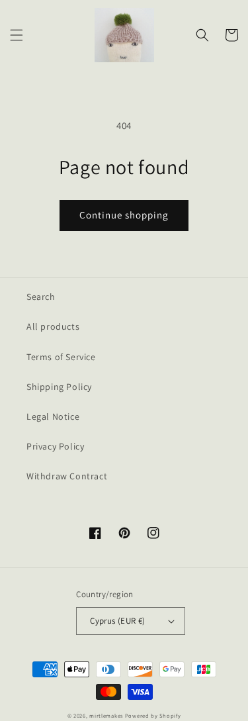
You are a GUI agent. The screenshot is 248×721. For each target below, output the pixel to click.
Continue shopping (124, 215)
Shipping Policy (59, 387)
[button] (16, 35)
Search (41, 297)
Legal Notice (52, 416)
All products (52, 326)
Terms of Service (61, 357)
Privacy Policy (55, 446)
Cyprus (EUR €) (117, 620)
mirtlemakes (106, 715)
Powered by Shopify (153, 715)
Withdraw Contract (66, 476)
